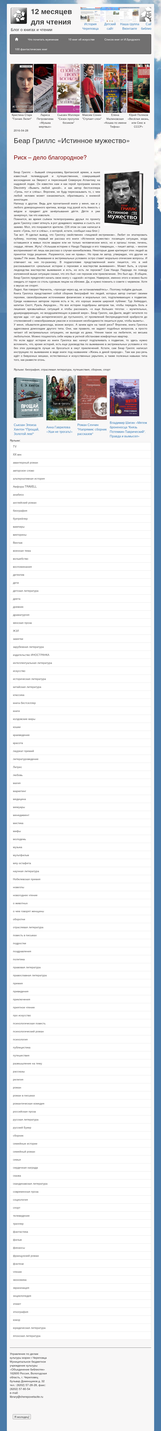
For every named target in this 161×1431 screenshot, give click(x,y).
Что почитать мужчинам (43, 39)
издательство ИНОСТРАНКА (31, 655)
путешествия (21, 1055)
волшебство (20, 558)
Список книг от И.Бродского (122, 39)
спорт (16, 1207)
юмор (16, 1320)
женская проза (22, 623)
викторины (20, 534)
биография (20, 510)
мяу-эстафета (22, 863)
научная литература (26, 871)
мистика (18, 823)
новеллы (18, 887)
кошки (17, 727)
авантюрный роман (25, 462)
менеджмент (21, 815)
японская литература (26, 1336)
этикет (17, 1304)
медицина (19, 799)
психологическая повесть (29, 1023)
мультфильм (21, 855)
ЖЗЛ (16, 631)
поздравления (22, 951)
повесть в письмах (25, 935)
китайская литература (27, 687)
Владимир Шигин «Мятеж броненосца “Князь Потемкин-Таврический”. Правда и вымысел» (128, 429)
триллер (18, 1223)
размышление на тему (27, 1063)
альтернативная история (29, 478)
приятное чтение (24, 1007)
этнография (20, 1312)
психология (20, 1039)
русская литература (25, 1119)
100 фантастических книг (31, 49)
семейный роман (24, 1151)
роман (17, 1087)
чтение (17, 1271)
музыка (17, 847)
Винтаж (17, 542)
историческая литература (29, 679)
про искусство (22, 1015)
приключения (21, 999)
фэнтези (18, 1263)
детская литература (25, 590)
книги (16, 711)
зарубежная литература (28, 647)
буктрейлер (20, 518)
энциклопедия (22, 1296)
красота (18, 743)
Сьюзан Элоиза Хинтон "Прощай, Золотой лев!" (26, 429)
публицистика (21, 1047)
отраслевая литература (28, 927)
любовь (18, 775)
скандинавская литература (30, 1183)
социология (20, 1199)
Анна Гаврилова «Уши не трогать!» (59, 429)
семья (17, 1159)
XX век (17, 454)
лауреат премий (23, 751)
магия (17, 783)
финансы (19, 1247)
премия (18, 983)
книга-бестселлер (24, 703)
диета (16, 599)
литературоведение (25, 759)
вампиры (19, 526)
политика (19, 959)
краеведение (21, 735)
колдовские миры (24, 719)
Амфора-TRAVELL (25, 486)
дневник (18, 607)
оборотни (19, 919)
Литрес (17, 767)
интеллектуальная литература (32, 663)
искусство (19, 671)
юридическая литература (29, 1328)
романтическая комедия (28, 1103)
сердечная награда (25, 1167)
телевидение (21, 1215)
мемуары (19, 807)
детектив (18, 574)
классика (18, 695)
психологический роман (28, 1031)
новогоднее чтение (25, 895)
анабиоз (18, 494)
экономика (20, 1280)
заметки (18, 639)
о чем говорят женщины (28, 911)
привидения (20, 991)
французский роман (26, 1255)
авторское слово (23, 470)
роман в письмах (24, 1095)
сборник (18, 1135)
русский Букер (22, 1127)
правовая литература (27, 967)
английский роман (25, 502)
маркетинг (19, 791)
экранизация (21, 1288)
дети (16, 582)
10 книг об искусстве (81, 39)
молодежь (19, 839)
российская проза (24, 1111)
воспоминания (22, 566)
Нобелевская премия (26, 879)
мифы (17, 831)
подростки (19, 943)
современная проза (25, 1191)
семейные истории (25, 1143)
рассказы (19, 1071)
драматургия (21, 615)
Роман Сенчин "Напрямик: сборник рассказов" (92, 429)
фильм (17, 1239)
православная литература (30, 975)
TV (14, 446)
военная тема (22, 550)
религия (18, 1079)
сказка (17, 1175)
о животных (20, 903)
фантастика (20, 1231)
